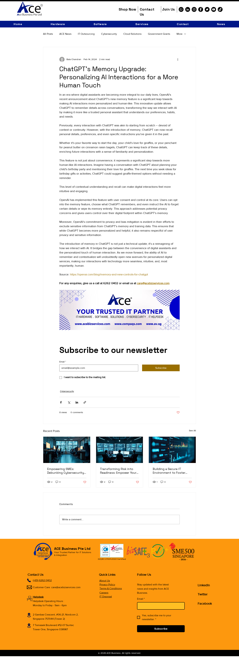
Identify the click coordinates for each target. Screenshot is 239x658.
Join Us (168, 9)
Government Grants (159, 33)
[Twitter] (207, 9)
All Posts (48, 33)
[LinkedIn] (187, 9)
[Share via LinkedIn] (76, 402)
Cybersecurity (109, 33)
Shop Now (127, 9)
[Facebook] (200, 9)
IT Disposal (106, 596)
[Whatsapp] (181, 9)
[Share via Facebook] (60, 402)
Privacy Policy (107, 584)
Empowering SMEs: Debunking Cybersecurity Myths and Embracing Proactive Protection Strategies (65, 471)
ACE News (65, 33)
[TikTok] (220, 9)
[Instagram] (194, 9)
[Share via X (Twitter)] (68, 402)
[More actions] (178, 59)
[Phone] (29, 580)
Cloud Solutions (132, 33)
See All (192, 430)
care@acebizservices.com (65, 587)
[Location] (29, 615)
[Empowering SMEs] (66, 450)
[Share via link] (84, 402)
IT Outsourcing (86, 33)
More (179, 33)
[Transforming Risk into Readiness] (119, 450)
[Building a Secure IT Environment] (172, 450)
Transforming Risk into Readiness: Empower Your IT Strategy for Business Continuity (118, 471)
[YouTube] (213, 9)
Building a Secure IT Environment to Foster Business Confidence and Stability (171, 471)
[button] (58, 24)
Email (62, 361)
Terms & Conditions (111, 588)
